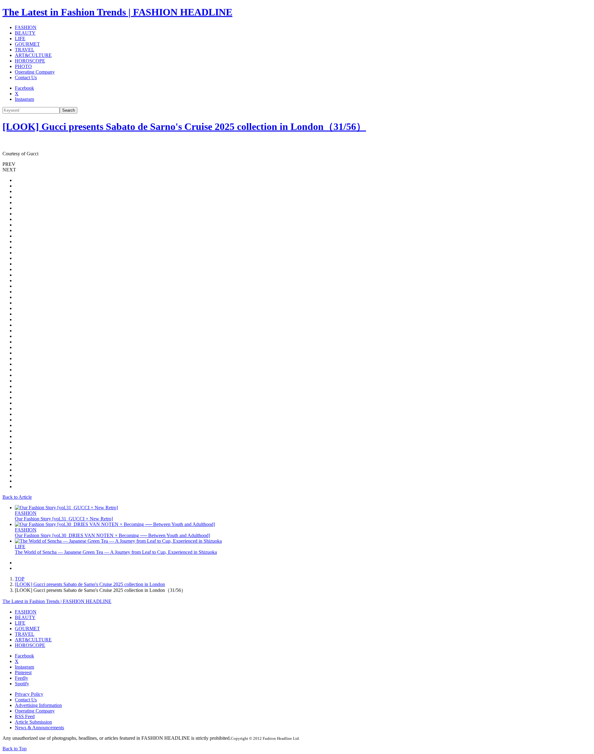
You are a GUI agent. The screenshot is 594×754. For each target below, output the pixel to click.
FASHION (26, 27)
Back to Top (14, 748)
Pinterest (23, 672)
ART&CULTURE (33, 55)
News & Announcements (39, 727)
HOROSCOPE (30, 60)
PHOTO (23, 66)
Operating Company (35, 72)
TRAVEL (24, 49)
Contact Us (26, 77)
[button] (297, 164)
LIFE (20, 38)
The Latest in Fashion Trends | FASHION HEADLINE (117, 12)
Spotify (22, 683)
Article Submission (33, 722)
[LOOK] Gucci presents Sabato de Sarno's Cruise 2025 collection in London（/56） (184, 126)
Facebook (24, 88)
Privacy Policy (29, 694)
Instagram (24, 99)
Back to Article (17, 497)
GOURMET (27, 44)
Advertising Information (38, 705)
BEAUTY (25, 33)
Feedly (21, 678)
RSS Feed (25, 716)
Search (68, 110)
